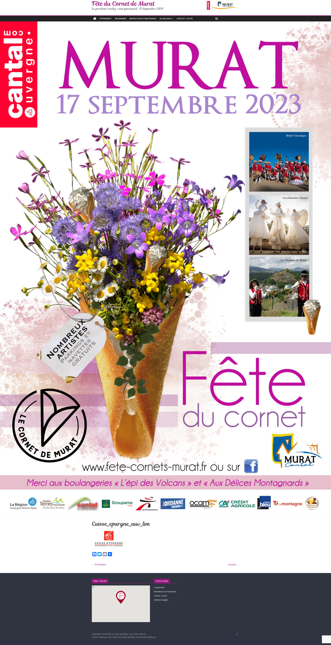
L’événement (105, 18)
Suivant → (233, 564)
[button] (121, 597)
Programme (120, 18)
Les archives (165, 18)
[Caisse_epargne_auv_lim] (109, 530)
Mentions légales (161, 600)
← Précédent (99, 564)
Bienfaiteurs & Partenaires (142, 18)
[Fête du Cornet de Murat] (95, 18)
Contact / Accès (184, 18)
